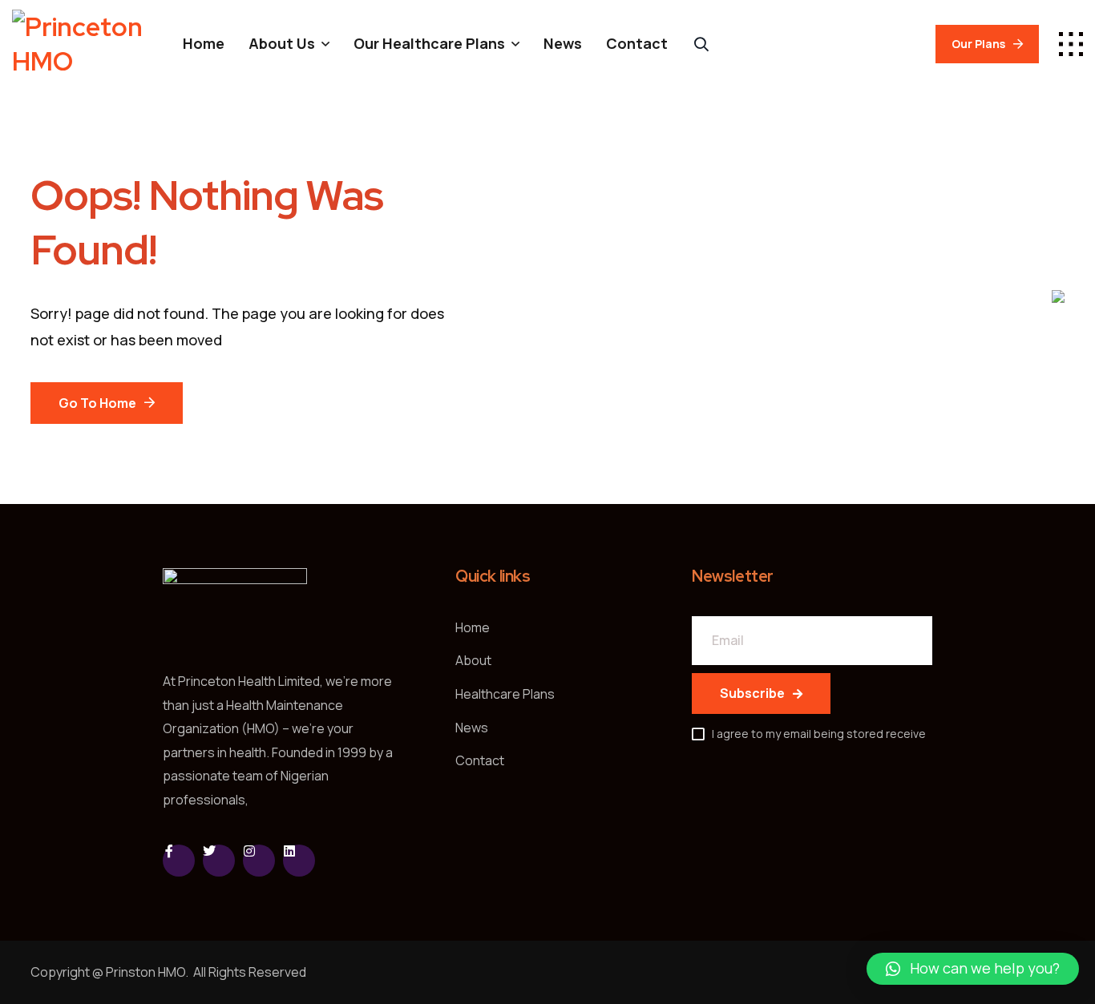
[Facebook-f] (179, 861)
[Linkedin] (299, 861)
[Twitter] (219, 861)
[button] (973, 969)
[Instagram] (259, 861)
